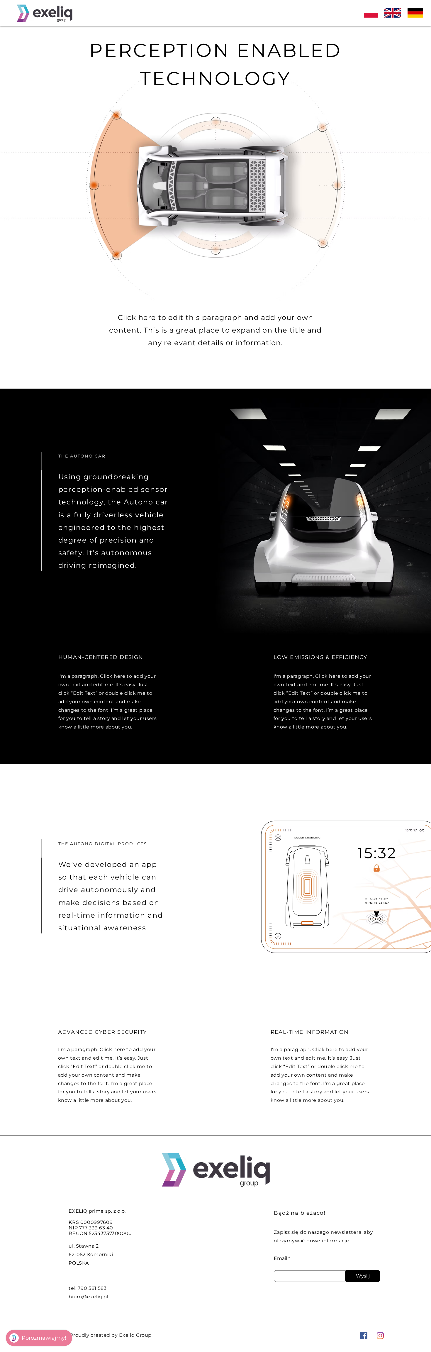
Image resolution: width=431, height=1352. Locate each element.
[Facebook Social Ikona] (363, 1335)
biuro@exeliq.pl (88, 1297)
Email (280, 1258)
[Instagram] (380, 1335)
